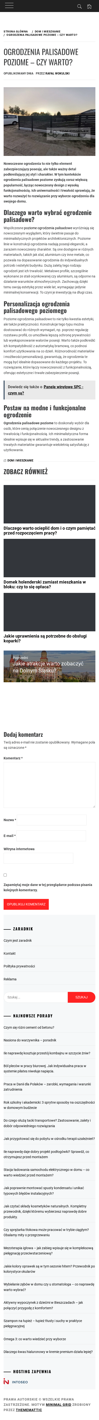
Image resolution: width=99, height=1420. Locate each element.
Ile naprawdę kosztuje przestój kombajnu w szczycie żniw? (47, 1053)
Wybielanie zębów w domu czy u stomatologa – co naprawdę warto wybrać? (49, 1286)
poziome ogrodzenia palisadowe (48, 228)
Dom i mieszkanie (20, 460)
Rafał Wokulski (57, 73)
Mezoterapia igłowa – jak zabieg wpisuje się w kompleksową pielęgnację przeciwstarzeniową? (48, 1250)
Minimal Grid (58, 1405)
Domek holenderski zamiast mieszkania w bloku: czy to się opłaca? (45, 584)
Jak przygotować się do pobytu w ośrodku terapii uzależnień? (49, 1139)
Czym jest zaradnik (18, 940)
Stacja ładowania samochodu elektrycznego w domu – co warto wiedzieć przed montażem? (46, 1172)
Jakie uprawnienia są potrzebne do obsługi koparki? (45, 638)
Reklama (10, 979)
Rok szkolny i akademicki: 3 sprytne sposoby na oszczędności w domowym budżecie (49, 1105)
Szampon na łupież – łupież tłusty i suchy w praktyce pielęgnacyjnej (43, 1323)
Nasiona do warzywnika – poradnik (30, 1040)
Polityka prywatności (19, 966)
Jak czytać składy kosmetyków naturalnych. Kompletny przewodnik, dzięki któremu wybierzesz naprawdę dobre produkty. (45, 1211)
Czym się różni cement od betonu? (29, 1027)
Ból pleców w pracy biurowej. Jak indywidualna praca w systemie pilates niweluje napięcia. (45, 1068)
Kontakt (10, 953)
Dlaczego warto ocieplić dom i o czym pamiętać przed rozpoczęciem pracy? (49, 530)
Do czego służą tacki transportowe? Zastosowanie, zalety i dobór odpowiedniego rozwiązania (47, 1123)
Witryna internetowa (19, 849)
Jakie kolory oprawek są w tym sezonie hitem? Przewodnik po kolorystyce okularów (49, 1268)
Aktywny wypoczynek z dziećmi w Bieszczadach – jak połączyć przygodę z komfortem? (43, 1305)
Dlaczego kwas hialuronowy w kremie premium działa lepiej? (48, 1352)
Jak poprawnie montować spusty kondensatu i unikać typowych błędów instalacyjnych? (44, 1190)
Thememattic (29, 1410)
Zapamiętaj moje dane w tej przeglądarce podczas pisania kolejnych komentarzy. (48, 887)
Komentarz (13, 758)
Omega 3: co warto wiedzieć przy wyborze (35, 1339)
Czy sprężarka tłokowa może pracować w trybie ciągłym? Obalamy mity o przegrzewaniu (46, 1232)
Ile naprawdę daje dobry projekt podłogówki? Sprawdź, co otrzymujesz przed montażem (46, 1154)
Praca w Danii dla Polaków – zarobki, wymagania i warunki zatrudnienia (47, 1086)
